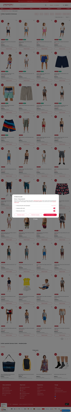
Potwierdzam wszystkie (50, 214)
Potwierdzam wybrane (20, 214)
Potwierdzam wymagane (35, 214)
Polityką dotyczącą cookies (38, 200)
